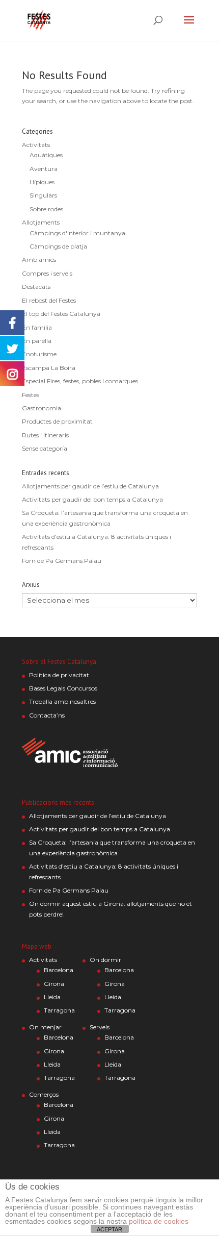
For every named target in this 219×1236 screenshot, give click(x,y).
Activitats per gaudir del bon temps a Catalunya (92, 499)
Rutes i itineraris (45, 435)
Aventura (44, 168)
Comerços (44, 1094)
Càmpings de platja (58, 246)
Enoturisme (39, 354)
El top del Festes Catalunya (61, 313)
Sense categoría (44, 448)
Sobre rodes (46, 209)
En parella (36, 340)
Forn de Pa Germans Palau (61, 560)
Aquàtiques (46, 155)
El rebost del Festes (49, 300)
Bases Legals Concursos (63, 688)
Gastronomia (41, 408)
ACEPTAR (109, 1229)
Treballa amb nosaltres (62, 701)
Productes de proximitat (57, 421)
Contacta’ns (47, 715)
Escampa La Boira (48, 368)
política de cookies (158, 1221)
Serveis (100, 1027)
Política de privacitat (59, 675)
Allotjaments (41, 222)
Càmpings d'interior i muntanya (77, 233)
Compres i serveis (47, 273)
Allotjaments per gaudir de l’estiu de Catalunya (90, 486)
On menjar (45, 1027)
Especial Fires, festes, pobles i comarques (80, 381)
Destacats (36, 286)
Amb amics (39, 259)
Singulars (43, 195)
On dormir (105, 959)
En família (37, 327)
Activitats (36, 145)
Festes (30, 395)
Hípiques (42, 182)
